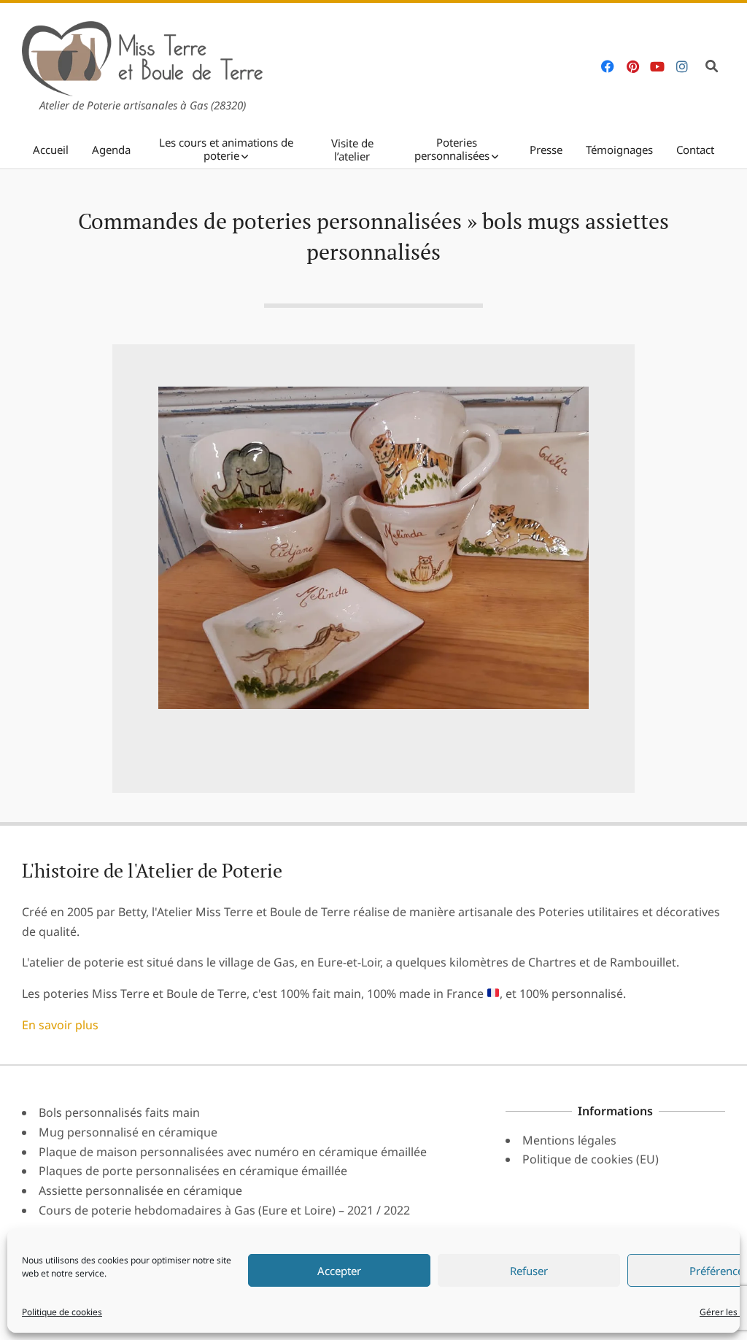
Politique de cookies (62, 1312)
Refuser (529, 1270)
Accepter (339, 1270)
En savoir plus (60, 1025)
